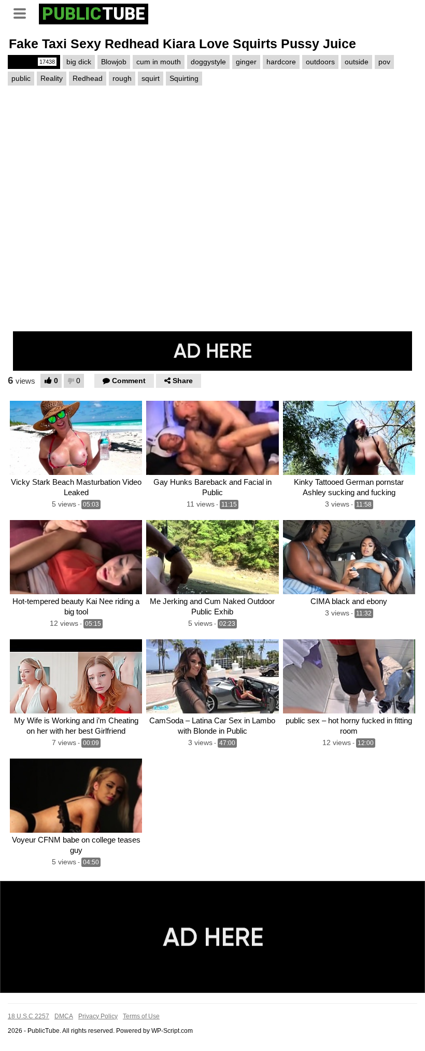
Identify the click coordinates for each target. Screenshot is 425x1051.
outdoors (320, 62)
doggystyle (208, 62)
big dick (78, 62)
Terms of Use (141, 1016)
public (21, 78)
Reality (51, 78)
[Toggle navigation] (23, 12)
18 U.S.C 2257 (28, 1016)
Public (33, 62)
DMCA (63, 1016)
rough (122, 78)
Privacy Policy (98, 1016)
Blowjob (113, 62)
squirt (150, 78)
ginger (246, 62)
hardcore (281, 62)
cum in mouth (158, 62)
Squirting (184, 78)
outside (357, 62)
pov (384, 62)
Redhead (88, 78)
